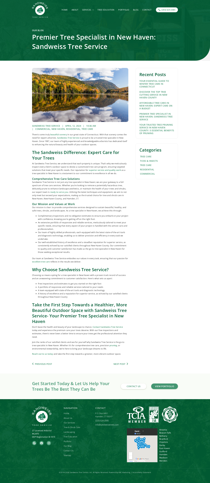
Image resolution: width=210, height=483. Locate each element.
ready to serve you (59, 192)
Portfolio (123, 9)
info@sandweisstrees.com (107, 424)
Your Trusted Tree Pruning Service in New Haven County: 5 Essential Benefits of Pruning (156, 129)
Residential (73, 129)
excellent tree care (41, 261)
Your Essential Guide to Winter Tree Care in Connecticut (154, 83)
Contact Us (68, 450)
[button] (92, 9)
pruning (113, 345)
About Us (68, 418)
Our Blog (67, 446)
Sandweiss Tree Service (68, 137)
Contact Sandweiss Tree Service (108, 327)
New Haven (58, 129)
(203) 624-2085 (102, 420)
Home (65, 9)
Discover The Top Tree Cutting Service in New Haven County (153, 94)
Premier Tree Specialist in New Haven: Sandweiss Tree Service (156, 116)
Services (86, 9)
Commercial (42, 129)
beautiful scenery (58, 134)
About (75, 9)
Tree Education (105, 9)
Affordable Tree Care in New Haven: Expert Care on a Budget (155, 105)
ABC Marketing (124, 472)
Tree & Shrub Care (72, 427)
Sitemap (67, 455)
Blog (135, 9)
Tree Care (87, 129)
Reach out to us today (42, 354)
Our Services (69, 422)
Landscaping (69, 432)
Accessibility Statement (142, 472)
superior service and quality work (105, 170)
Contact (147, 9)
